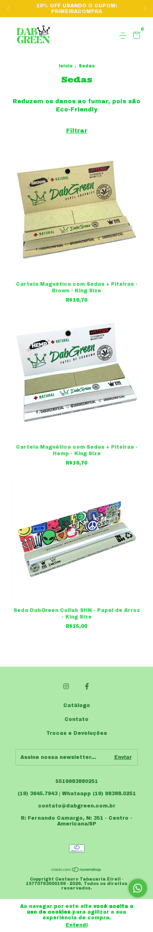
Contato (76, 719)
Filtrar (76, 131)
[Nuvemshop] (76, 870)
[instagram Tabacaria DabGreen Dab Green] (66, 686)
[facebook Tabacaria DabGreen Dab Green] (87, 686)
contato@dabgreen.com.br (76, 806)
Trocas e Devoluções (76, 733)
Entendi (77, 925)
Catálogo (76, 705)
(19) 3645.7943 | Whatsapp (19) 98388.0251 (77, 793)
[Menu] (124, 36)
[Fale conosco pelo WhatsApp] (138, 888)
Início (65, 66)
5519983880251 (76, 781)
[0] (135, 36)
